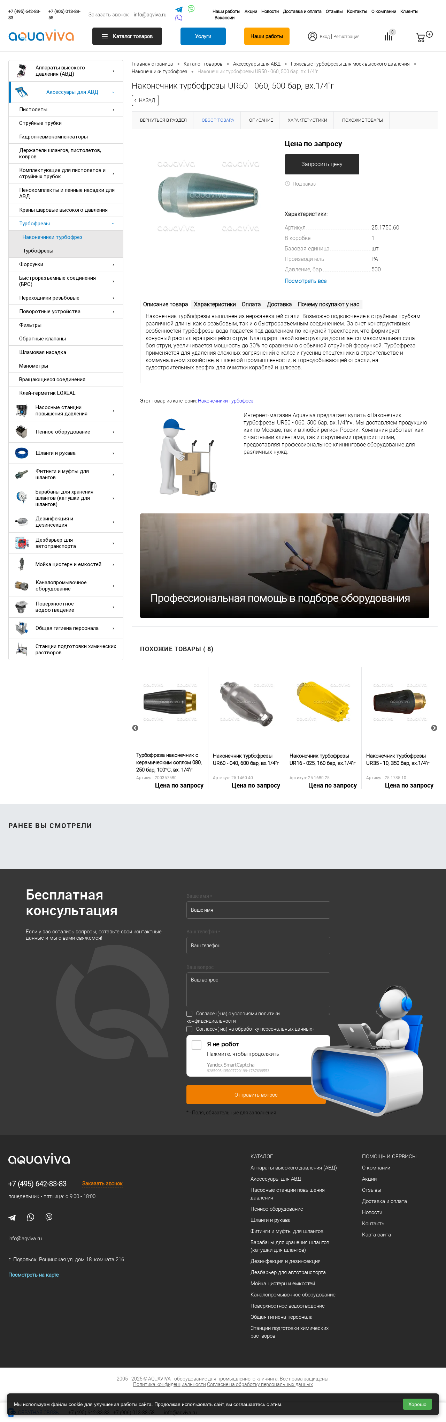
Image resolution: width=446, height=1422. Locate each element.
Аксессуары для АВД (72, 92)
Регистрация (346, 36)
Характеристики (215, 304)
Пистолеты (33, 109)
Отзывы (334, 11)
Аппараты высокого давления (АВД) (60, 71)
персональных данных (286, 1029)
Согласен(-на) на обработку (254, 1029)
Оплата (251, 304)
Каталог (262, 1156)
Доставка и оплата (302, 11)
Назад (147, 100)
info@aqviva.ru (150, 14)
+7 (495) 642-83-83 (37, 1184)
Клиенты (409, 11)
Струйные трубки (40, 123)
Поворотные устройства (49, 311)
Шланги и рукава (56, 453)
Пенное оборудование (63, 432)
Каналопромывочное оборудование (61, 585)
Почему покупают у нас (328, 304)
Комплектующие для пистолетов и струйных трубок (62, 173)
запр (433, 40)
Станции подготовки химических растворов (76, 649)
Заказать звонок (109, 15)
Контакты (357, 11)
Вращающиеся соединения (52, 379)
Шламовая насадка (42, 352)
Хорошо (417, 1404)
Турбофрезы (34, 223)
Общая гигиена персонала (67, 628)
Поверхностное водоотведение (55, 607)
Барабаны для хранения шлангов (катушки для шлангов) (64, 498)
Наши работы (226, 11)
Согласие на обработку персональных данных (260, 1384)
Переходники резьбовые (49, 298)
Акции (251, 11)
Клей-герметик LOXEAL (47, 393)
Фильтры (30, 325)
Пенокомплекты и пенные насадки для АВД (67, 193)
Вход (325, 36)
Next (434, 728)
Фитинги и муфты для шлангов (62, 474)
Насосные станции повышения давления (61, 410)
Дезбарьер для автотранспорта (56, 543)
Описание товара (165, 304)
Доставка (279, 304)
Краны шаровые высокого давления (63, 210)
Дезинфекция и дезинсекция (54, 522)
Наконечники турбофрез (53, 237)
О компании (383, 11)
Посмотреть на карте (33, 1275)
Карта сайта (376, 1235)
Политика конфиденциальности (169, 1384)
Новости (270, 11)
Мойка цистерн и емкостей (68, 564)
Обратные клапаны (42, 339)
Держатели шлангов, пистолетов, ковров (60, 153)
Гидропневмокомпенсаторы (53, 137)
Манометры (33, 366)
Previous (135, 728)
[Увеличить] (208, 195)
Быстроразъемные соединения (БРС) (57, 281)
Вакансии (224, 17)
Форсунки (31, 264)
